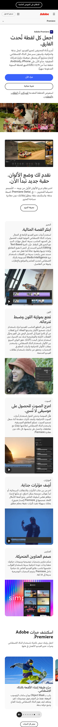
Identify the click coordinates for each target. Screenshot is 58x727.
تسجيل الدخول (8, 14)
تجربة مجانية (29, 86)
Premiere (51, 21)
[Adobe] (44, 14)
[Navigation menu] (54, 14)
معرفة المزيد (29, 208)
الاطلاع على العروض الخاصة (29, 4)
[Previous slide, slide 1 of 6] (38, 715)
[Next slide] (19, 715)
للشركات (24, 93)
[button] (18, 14)
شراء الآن (29, 77)
